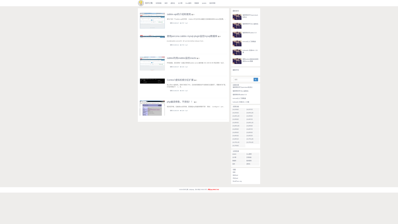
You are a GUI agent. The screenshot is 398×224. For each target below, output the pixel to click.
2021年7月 (249, 109)
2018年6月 (235, 132)
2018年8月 (235, 129)
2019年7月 (249, 119)
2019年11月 (235, 116)
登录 (234, 172)
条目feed (235, 175)
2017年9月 (235, 145)
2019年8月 (235, 119)
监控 (166, 3)
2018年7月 (249, 129)
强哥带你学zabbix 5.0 (250, 32)
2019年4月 (235, 122)
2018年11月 (249, 122)
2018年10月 (235, 126)
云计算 (180, 3)
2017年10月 (249, 142)
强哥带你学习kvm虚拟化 (250, 24)
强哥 (171, 23)
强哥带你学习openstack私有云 (242, 87)
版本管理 (212, 3)
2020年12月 (249, 113)
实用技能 (158, 3)
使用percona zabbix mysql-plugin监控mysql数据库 (192, 36)
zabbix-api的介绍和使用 (179, 14)
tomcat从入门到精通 (249, 41)
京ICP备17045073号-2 (201, 189)
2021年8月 (235, 109)
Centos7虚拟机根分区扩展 (180, 80)
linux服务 (188, 3)
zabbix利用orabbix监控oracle (181, 58)
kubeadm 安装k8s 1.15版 (241, 102)
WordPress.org (237, 181)
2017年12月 (249, 139)
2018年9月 (249, 126)
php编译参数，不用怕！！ (180, 101)
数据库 (197, 3)
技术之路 (149, 3)
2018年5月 (249, 132)
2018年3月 (235, 135)
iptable (204, 3)
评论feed (235, 178)
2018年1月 (235, 139)
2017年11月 (235, 142)
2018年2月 (249, 135)
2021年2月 (235, 113)
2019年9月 (249, 116)
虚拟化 (173, 3)
